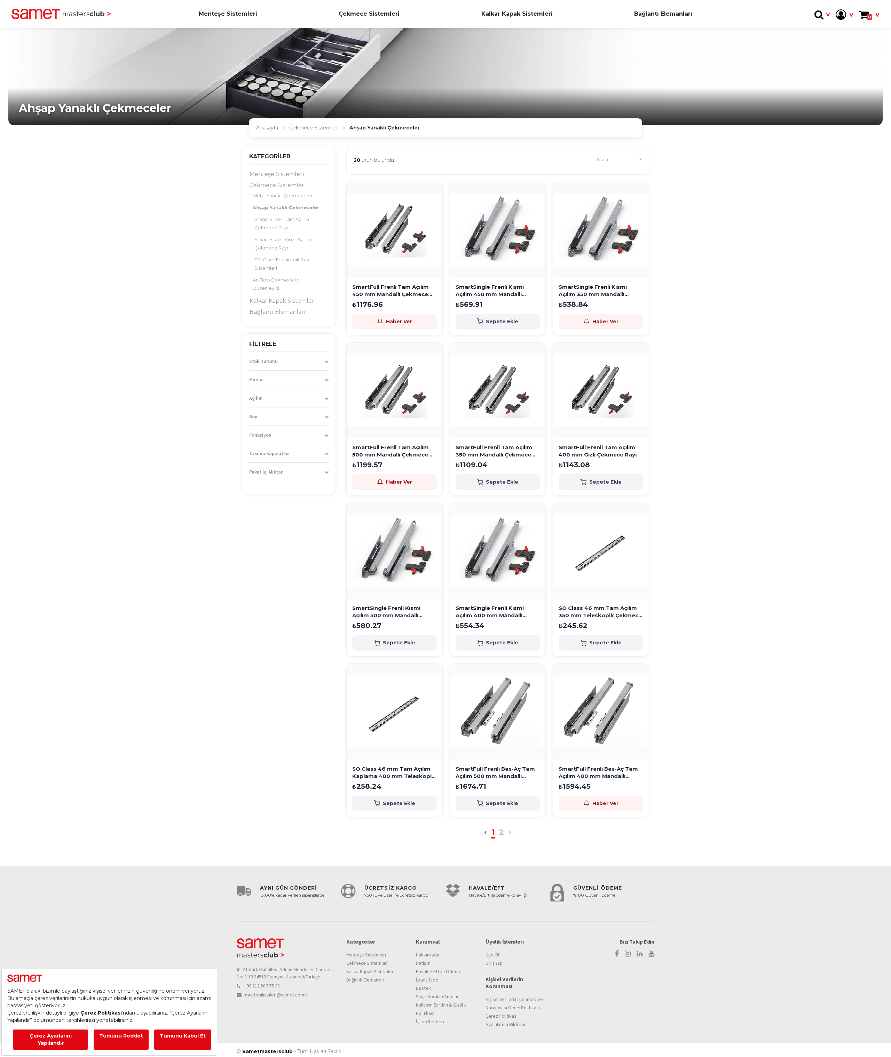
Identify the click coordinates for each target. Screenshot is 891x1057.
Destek (423, 988)
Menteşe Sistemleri (228, 13)
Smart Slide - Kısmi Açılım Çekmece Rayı (282, 244)
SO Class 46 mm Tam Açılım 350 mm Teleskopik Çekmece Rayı (600, 612)
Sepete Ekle (502, 321)
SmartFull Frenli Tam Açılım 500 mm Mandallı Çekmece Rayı (390, 451)
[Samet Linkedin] (639, 953)
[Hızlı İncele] (435, 210)
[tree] (289, 243)
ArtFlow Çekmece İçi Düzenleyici (276, 284)
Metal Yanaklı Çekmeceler (283, 195)
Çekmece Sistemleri (369, 13)
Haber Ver (399, 321)
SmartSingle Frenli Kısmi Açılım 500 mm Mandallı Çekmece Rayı (386, 612)
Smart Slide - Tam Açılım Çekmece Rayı (281, 223)
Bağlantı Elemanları (663, 13)
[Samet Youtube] (651, 953)
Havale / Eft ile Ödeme (439, 971)
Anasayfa (267, 128)
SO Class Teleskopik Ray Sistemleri (281, 264)
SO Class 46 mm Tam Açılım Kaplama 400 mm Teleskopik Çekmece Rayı (393, 772)
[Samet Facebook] (617, 953)
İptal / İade (427, 980)
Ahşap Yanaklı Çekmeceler (286, 207)
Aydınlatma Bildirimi (505, 1024)
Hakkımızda (427, 955)
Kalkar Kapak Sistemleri (517, 13)
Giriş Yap (494, 963)
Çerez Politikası (501, 1016)
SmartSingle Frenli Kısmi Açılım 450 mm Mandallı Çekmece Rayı (490, 291)
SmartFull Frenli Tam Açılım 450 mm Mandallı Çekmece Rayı (390, 291)
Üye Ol (492, 955)
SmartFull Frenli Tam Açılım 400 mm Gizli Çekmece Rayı (598, 451)
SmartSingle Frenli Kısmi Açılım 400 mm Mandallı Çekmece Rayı (490, 612)
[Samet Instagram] (628, 953)
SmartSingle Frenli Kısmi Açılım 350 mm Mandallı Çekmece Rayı (593, 291)
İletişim (423, 963)
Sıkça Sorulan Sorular (437, 996)
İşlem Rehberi (430, 1021)
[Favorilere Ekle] (435, 193)
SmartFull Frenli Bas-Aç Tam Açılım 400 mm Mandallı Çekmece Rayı (598, 772)
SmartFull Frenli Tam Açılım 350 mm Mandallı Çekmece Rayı (494, 451)
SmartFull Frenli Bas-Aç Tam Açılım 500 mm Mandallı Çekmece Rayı (495, 772)
